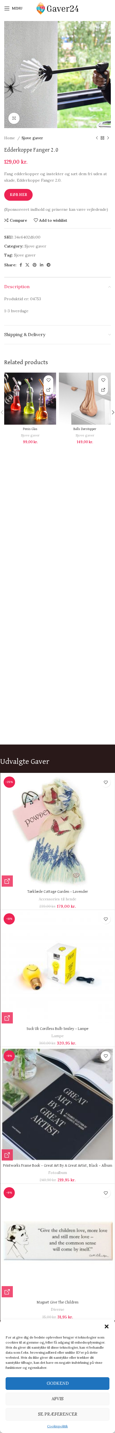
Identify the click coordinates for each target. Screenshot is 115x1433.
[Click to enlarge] (14, 118)
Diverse (57, 1309)
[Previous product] (97, 138)
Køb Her (18, 194)
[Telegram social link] (48, 265)
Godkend (58, 1383)
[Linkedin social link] (41, 265)
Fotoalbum (57, 1172)
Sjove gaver (32, 138)
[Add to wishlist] (48, 380)
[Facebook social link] (21, 265)
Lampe (57, 1036)
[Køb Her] (48, 390)
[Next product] (108, 138)
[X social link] (27, 265)
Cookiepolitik (57, 1426)
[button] (106, 1326)
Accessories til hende (57, 899)
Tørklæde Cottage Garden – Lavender (57, 892)
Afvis (57, 1398)
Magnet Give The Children (57, 1302)
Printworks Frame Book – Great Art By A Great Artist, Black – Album (57, 1166)
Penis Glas (30, 429)
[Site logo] (57, 8)
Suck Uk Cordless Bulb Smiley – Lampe (57, 1029)
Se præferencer (57, 1414)
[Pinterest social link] (34, 265)
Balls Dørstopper (84, 429)
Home (10, 138)
